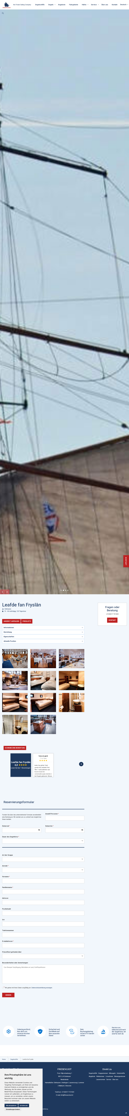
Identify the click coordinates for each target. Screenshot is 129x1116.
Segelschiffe (39, 4)
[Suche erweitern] (3, 13)
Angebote (61, 4)
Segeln (50, 4)
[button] (126, 1113)
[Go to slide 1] (61, 1112)
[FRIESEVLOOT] (6, 5)
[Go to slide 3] (65, 1112)
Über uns (104, 4)
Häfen (84, 4)
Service (94, 4)
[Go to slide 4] (67, 1112)
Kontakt (114, 4)
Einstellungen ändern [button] (13, 1109)
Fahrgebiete (73, 4)
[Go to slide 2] (63, 1112)
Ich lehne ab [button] (24, 1105)
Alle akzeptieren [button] (11, 1105)
